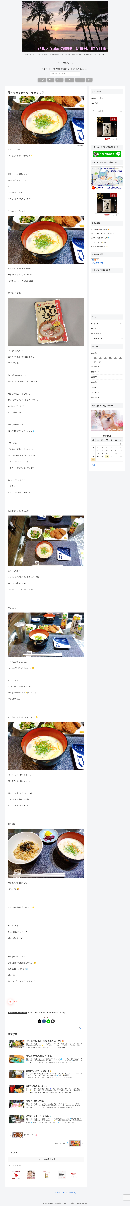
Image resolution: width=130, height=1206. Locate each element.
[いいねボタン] (10, 1001)
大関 (44, 1012)
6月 (120, 358)
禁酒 (50, 1012)
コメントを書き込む (46, 1159)
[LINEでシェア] (48, 1021)
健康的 (38, 1012)
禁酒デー (56, 1012)
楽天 (89, 80)
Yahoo (59, 80)
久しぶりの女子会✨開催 (98, 242)
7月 (95, 362)
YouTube (69, 80)
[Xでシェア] (39, 1021)
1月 (95, 358)
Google (41, 80)
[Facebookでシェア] (44, 1021)
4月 (110, 358)
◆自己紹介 (95, 103)
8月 (100, 362)
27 (107, 457)
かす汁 (31, 1012)
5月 (115, 358)
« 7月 (93, 465)
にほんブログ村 (97, 263)
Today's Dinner (22, 1012)
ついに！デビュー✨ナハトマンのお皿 (102, 233)
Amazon (80, 80)
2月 (100, 358)
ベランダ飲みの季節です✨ (99, 246)
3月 (105, 358)
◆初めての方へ (97, 98)
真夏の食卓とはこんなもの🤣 (100, 238)
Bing (50, 80)
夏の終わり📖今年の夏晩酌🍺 (100, 229)
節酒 (63, 1012)
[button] (53, 1021)
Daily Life (12, 1012)
